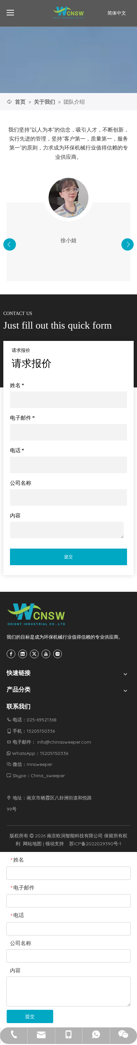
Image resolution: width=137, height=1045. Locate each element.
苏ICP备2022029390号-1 (95, 844)
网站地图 (32, 844)
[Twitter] (34, 654)
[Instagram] (57, 654)
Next (127, 244)
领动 (50, 844)
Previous (9, 244)
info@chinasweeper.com (64, 742)
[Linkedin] (22, 654)
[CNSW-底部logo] (37, 614)
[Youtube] (46, 654)
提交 (68, 556)
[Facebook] (11, 654)
